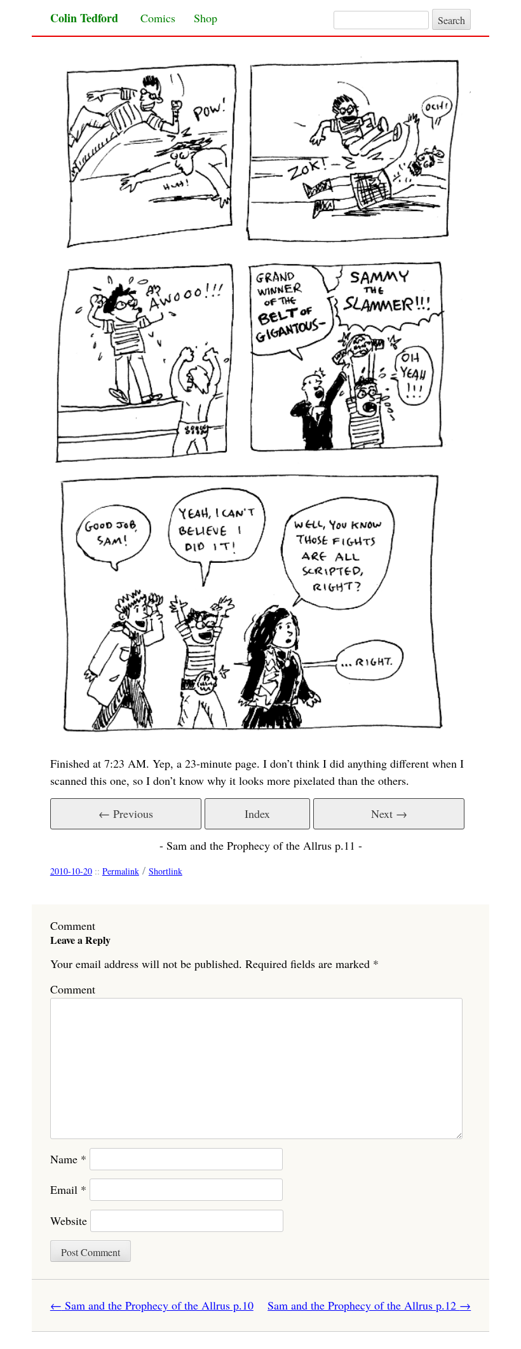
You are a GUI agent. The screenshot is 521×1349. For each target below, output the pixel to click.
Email (68, 1189)
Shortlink (165, 871)
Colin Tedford (84, 18)
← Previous (125, 813)
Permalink (120, 871)
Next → (389, 813)
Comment (72, 989)
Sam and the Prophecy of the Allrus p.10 (152, 1305)
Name (68, 1158)
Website (68, 1220)
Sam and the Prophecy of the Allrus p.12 (369, 1305)
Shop (205, 18)
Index (257, 813)
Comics (157, 18)
